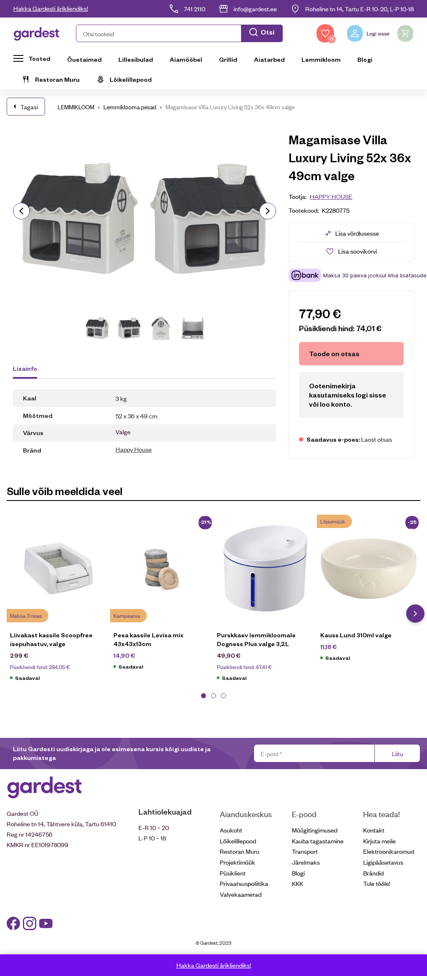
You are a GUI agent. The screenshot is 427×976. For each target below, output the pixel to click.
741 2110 (194, 8)
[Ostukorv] (405, 33)
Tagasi (29, 106)
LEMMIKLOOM (76, 106)
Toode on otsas (334, 353)
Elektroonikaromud (388, 851)
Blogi (364, 59)
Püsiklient (233, 872)
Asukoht (231, 829)
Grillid (228, 59)
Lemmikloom (321, 59)
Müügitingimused (314, 829)
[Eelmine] (21, 211)
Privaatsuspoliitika (244, 883)
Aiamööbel (186, 59)
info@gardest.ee (255, 8)
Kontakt (373, 829)
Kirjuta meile (379, 840)
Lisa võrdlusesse (357, 233)
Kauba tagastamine (318, 840)
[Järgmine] (267, 211)
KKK (297, 883)
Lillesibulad (135, 59)
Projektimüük (237, 862)
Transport (305, 851)
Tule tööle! (376, 883)
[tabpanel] (58, 602)
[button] (179, 33)
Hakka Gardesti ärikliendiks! (50, 8)
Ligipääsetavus (383, 862)
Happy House (134, 449)
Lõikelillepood (131, 79)
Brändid (373, 872)
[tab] (29, 369)
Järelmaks (306, 862)
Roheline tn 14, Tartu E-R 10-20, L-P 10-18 (359, 8)
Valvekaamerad (240, 894)
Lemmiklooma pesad (129, 106)
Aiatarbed (269, 59)
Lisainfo (25, 368)
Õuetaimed (84, 59)
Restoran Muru (57, 79)
